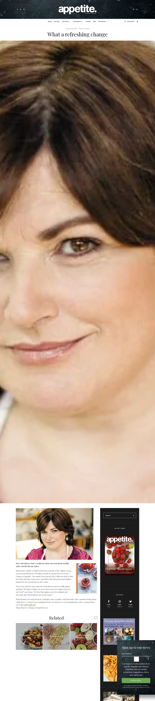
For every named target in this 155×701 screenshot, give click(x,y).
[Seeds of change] (56, 636)
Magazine (101, 21)
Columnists (77, 21)
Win (94, 21)
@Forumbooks (30, 605)
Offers (88, 21)
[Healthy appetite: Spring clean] (83, 636)
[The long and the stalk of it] (29, 636)
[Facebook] (17, 9)
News (50, 21)
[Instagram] (24, 9)
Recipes (56, 21)
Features (65, 21)
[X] (20, 9)
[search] (133, 515)
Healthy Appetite (71, 29)
